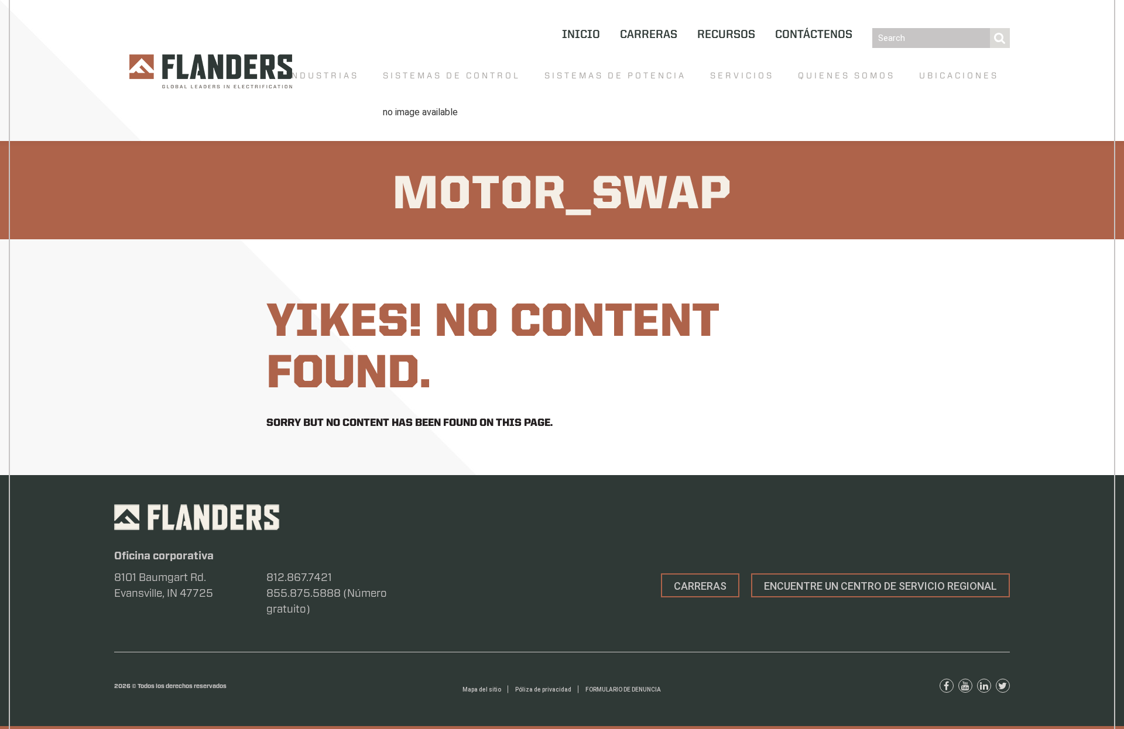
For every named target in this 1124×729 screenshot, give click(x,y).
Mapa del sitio (481, 689)
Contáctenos (813, 35)
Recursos (726, 35)
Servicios (742, 75)
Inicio (581, 35)
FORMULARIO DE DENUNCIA (623, 689)
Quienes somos (846, 75)
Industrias (323, 75)
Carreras (648, 35)
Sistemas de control (451, 75)
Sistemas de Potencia (615, 75)
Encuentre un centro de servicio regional (880, 586)
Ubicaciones (959, 75)
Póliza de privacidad (543, 689)
